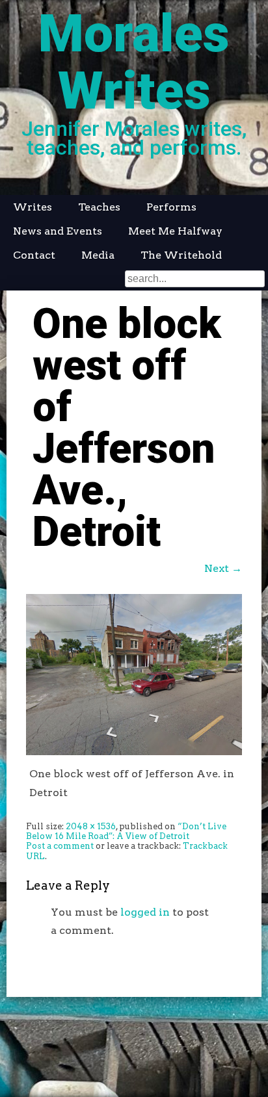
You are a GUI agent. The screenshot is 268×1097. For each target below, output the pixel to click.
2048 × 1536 (91, 826)
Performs (171, 207)
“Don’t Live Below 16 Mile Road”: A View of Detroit (126, 831)
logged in (145, 912)
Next (223, 568)
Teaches (99, 207)
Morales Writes (134, 62)
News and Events (57, 231)
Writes (32, 207)
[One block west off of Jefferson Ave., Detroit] (133, 751)
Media (97, 255)
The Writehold (181, 255)
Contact (34, 255)
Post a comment (60, 846)
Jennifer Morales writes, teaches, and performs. (134, 138)
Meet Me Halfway (175, 231)
